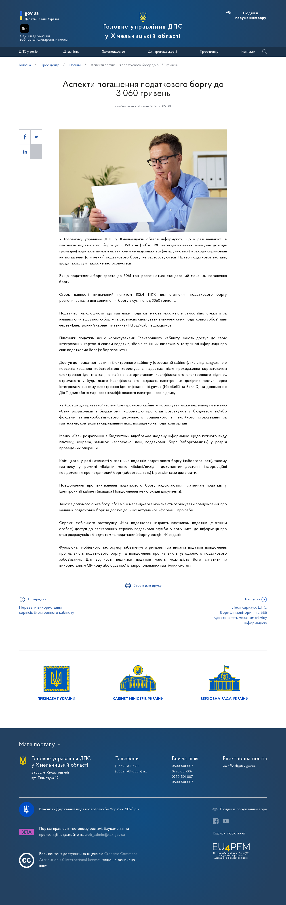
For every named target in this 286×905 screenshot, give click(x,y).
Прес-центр (209, 52)
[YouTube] (226, 821)
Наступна (252, 599)
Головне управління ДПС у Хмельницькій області (143, 32)
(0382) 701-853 (127, 771)
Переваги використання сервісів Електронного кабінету (46, 610)
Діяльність (71, 52)
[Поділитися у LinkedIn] (24, 151)
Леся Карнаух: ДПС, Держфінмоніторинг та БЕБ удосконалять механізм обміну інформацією (240, 615)
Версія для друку (148, 585)
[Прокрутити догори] (263, 887)
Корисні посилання (229, 833)
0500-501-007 (182, 766)
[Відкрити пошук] (264, 51)
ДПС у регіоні (29, 52)
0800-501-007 (182, 782)
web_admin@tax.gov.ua (105, 835)
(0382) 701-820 (127, 766)
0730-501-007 (182, 777)
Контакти (248, 52)
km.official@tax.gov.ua (239, 766)
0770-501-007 (182, 771)
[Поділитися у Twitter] (36, 137)
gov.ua (32, 13)
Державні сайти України (42, 19)
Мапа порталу (37, 745)
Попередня (37, 599)
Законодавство (113, 52)
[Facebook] (216, 821)
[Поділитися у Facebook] (24, 137)
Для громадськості (162, 52)
